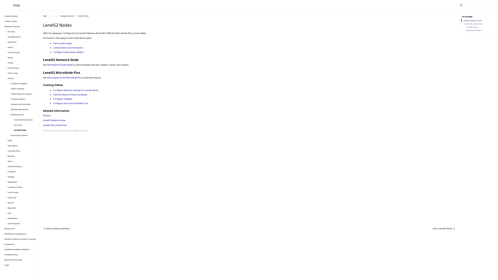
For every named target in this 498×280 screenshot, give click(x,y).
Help (16, 5)
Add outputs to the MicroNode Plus (64, 77)
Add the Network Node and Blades (70, 94)
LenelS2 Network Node (54, 120)
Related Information (474, 30)
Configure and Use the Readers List (70, 103)
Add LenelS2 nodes (62, 43)
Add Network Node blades (60, 64)
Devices (47, 115)
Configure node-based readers (68, 52)
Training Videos (472, 27)
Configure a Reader (62, 98)
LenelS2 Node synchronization (68, 47)
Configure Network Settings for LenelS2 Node (75, 90)
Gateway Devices (67, 16)
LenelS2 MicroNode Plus (55, 125)
